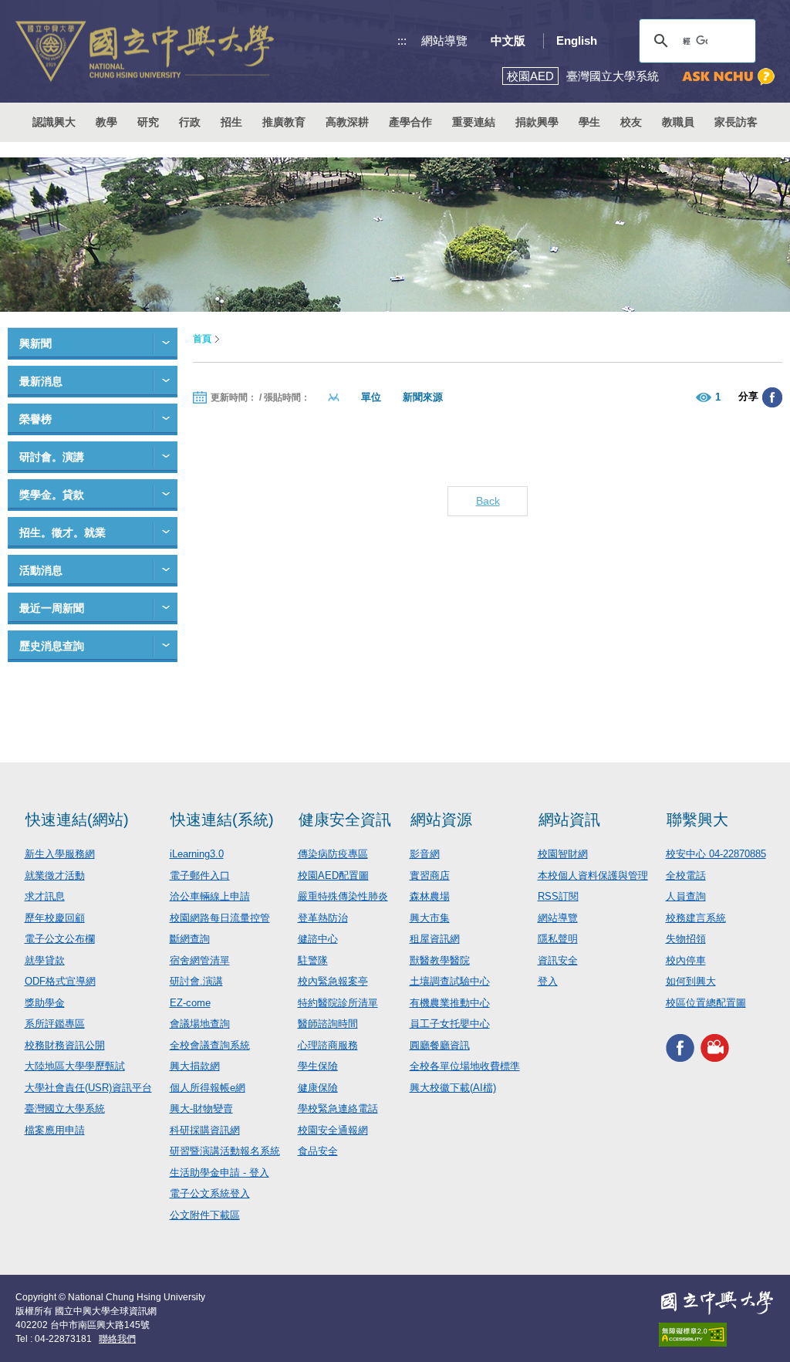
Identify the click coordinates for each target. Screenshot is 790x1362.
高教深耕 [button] (347, 122)
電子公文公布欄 (60, 939)
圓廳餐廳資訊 (440, 1045)
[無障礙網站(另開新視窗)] (717, 1335)
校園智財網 (563, 854)
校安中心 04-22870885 (716, 854)
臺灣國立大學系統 (65, 1108)
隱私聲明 (558, 939)
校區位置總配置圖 (706, 1003)
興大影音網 (715, 1047)
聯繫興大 (697, 819)
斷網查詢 (190, 939)
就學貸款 (45, 960)
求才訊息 (45, 896)
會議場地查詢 (200, 1023)
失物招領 (686, 939)
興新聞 (35, 343)
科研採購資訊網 (205, 1130)
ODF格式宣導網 (60, 981)
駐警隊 (313, 960)
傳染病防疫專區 (333, 854)
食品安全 (318, 1151)
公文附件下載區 (205, 1215)
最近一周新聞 (51, 608)
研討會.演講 (196, 981)
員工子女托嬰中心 (450, 1023)
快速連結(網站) (77, 819)
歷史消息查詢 (51, 646)
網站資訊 (569, 819)
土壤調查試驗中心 (450, 981)
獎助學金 (45, 1003)
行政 (190, 122)
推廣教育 (284, 122)
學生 (589, 122)
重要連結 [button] (473, 122)
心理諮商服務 (328, 1045)
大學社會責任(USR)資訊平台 (88, 1087)
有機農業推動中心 (450, 1003)
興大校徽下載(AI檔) (453, 1087)
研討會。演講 (51, 457)
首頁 (202, 338)
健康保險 (318, 1087)
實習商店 (430, 875)
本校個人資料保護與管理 (593, 875)
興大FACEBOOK (680, 1047)
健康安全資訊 (345, 819)
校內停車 (686, 960)
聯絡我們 (117, 1338)
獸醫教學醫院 (440, 960)
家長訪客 (736, 122)
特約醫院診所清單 (338, 1003)
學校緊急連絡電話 (338, 1108)
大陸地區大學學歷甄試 (75, 1066)
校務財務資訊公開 (65, 1045)
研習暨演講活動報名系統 (225, 1151)
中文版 (508, 40)
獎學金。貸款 (51, 494)
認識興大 (54, 122)
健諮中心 (318, 939)
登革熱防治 (323, 918)
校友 (631, 122)
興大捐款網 (195, 1066)
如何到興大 (691, 981)
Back (488, 501)
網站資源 (441, 819)
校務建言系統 (696, 918)
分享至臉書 (772, 397)
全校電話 (686, 875)
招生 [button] (231, 122)
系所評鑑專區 (55, 1023)
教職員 (678, 122)
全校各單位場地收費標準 (465, 1066)
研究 (148, 122)
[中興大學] (717, 1302)
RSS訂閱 (558, 896)
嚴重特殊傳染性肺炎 (343, 896)
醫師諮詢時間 (328, 1023)
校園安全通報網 (333, 1130)
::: (402, 40)
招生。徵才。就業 (62, 532)
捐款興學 (537, 122)
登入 (548, 981)
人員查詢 (686, 896)
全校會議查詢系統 (210, 1045)
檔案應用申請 (55, 1130)
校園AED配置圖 (333, 875)
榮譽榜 (35, 419)
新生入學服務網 (60, 854)
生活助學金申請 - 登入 (219, 1172)
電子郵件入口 (200, 875)
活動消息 (40, 570)
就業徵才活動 (55, 875)
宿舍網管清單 (200, 960)
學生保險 (318, 1066)
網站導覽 (444, 40)
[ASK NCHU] (728, 77)
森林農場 (430, 896)
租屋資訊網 (435, 939)
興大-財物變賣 (201, 1108)
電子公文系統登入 (210, 1193)
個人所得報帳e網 (207, 1087)
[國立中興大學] (144, 51)
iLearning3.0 (197, 854)
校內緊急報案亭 (333, 981)
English (576, 40)
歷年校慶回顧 (55, 918)
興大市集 (430, 918)
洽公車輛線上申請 (210, 896)
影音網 (425, 854)
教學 (106, 122)
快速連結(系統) (222, 819)
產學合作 (410, 122)
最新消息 (40, 381)
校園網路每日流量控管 (220, 918)
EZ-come (190, 1003)
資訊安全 (558, 960)
